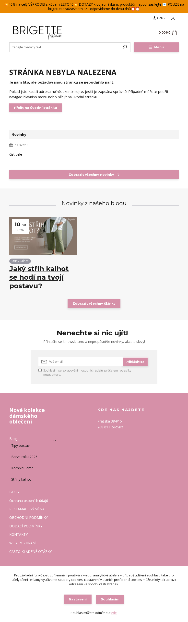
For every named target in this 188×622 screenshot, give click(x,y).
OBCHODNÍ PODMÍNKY (28, 518)
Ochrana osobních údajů (28, 501)
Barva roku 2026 (24, 456)
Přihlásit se (135, 362)
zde (114, 612)
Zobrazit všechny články (94, 303)
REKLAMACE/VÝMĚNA (27, 509)
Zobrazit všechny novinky (91, 174)
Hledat (124, 47)
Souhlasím (110, 599)
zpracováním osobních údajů (82, 370)
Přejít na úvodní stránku (35, 108)
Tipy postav (20, 445)
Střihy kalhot (20, 261)
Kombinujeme (22, 468)
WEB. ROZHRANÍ (22, 543)
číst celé (15, 154)
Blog (13, 439)
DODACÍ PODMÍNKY (25, 526)
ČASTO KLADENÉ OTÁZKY (30, 552)
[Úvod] (38, 32)
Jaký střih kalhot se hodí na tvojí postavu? (39, 277)
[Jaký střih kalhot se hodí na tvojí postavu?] (43, 236)
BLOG (14, 492)
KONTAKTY (18, 535)
